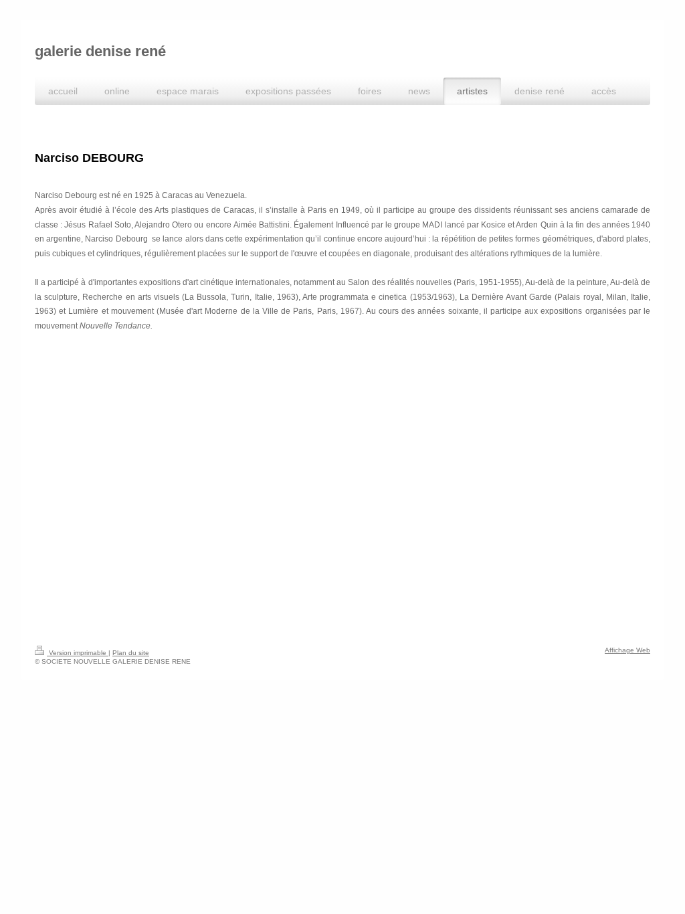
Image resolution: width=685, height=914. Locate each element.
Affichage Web (627, 650)
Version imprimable (77, 652)
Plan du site (130, 652)
